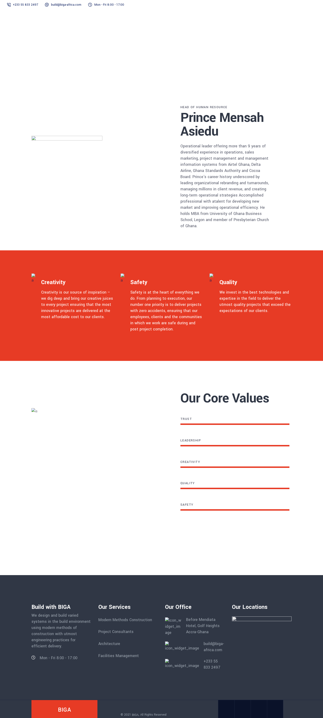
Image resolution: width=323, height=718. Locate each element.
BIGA (135, 715)
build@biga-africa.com (66, 5)
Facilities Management (118, 655)
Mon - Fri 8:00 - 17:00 (109, 5)
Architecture (109, 643)
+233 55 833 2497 (25, 5)
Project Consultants (116, 631)
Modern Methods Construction (125, 619)
